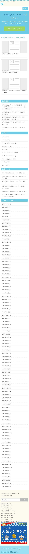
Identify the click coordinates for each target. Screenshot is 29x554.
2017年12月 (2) (6, 308)
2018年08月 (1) (6, 296)
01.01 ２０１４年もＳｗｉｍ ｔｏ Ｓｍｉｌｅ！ (14, 182)
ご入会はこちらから (6, 495)
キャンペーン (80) (7, 146)
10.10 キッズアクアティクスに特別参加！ (13, 173)
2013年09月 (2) (6, 448)
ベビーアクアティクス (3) (9, 159)
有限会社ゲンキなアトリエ (8, 513)
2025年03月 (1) (6, 220)
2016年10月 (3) (6, 337)
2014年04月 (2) (6, 426)
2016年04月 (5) (6, 356)
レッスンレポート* (6, 507)
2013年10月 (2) (6, 445)
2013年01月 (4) (6, 473)
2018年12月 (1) (6, 289)
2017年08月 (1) (6, 318)
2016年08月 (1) (6, 343)
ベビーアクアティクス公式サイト (10, 493)
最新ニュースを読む (14, 28)
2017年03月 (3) (6, 324)
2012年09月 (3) (6, 486)
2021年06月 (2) (6, 242)
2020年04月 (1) (6, 267)
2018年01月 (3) (6, 305)
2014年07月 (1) (6, 416)
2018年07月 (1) (6, 299)
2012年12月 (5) (6, 477)
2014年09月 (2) (6, 410)
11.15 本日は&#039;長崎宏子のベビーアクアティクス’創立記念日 (14, 195)
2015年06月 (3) (6, 385)
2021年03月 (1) (6, 248)
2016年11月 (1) (6, 334)
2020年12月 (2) (6, 254)
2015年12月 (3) (6, 369)
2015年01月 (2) (6, 397)
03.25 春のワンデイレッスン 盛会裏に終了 (14, 191)
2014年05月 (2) (6, 423)
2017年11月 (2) (6, 312)
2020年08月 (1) (6, 261)
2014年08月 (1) (6, 413)
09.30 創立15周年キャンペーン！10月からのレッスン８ (14, 187)
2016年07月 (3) (6, 346)
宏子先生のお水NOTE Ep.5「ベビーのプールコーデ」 (14, 123)
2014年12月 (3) (6, 400)
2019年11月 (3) (6, 280)
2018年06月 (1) (6, 302)
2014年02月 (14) (7, 432)
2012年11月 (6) (6, 480)
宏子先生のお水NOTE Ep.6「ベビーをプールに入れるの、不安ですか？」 (14, 118)
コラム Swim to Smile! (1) (10, 152)
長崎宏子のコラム (6, 503)
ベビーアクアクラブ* (6, 509)
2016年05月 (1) (6, 353)
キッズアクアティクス (7, 505)
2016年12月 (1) (6, 331)
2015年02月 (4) (6, 394)
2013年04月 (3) (6, 464)
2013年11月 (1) (6, 442)
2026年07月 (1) (6, 204)
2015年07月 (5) (6, 381)
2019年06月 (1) (6, 283)
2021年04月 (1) (6, 245)
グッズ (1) (5, 149)
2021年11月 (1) (6, 235)
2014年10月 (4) (6, 407)
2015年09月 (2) (6, 378)
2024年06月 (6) (6, 223)
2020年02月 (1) (6, 273)
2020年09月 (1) (6, 258)
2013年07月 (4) (6, 454)
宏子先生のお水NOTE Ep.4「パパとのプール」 (14, 128)
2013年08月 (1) (6, 451)
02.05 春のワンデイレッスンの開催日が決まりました (14, 177)
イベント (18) (6, 140)
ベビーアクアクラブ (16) (9, 156)
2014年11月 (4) (6, 404)
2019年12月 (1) (6, 277)
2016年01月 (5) (6, 366)
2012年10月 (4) (6, 483)
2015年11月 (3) (6, 372)
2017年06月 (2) (6, 321)
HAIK (17, 552)
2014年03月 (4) (6, 429)
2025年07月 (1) (6, 213)
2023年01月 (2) (6, 232)
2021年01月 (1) (6, 251)
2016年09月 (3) (6, 340)
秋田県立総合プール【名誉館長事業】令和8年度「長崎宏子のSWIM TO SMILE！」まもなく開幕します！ (14, 106)
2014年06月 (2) (6, 419)
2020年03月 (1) (6, 270)
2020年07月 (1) (6, 264)
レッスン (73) (6, 165)
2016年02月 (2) (6, 362)
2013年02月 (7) (6, 470)
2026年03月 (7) (6, 207)
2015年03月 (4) (6, 391)
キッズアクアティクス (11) (9, 143)
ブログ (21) (5, 137)
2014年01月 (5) (6, 435)
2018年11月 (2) (6, 293)
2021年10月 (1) (6, 239)
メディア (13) (6, 162)
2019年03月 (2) (6, 286)
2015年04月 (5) (6, 388)
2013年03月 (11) (7, 467)
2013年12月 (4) (6, 439)
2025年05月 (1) (6, 216)
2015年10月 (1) (6, 375)
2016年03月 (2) (6, 359)
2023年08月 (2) (6, 226)
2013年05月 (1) (6, 461)
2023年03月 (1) (6, 229)
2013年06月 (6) (6, 458)
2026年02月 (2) (6, 210)
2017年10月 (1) (6, 315)
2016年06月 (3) (6, 350)
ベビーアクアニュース (12, 15)
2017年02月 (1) (6, 327)
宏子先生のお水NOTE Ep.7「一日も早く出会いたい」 (14, 113)
